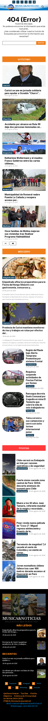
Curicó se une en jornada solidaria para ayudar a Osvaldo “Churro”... (23, 92)
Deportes (7, 152)
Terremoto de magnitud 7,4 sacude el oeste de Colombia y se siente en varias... (31, 548)
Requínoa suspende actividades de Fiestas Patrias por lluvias (34, 377)
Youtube (37, 687)
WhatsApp (23, 687)
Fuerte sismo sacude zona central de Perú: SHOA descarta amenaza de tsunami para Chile (31, 484)
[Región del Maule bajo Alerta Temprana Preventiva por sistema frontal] (13, 356)
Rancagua (30, 411)
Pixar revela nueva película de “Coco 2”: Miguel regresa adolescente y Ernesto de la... (31, 527)
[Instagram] (17, 2)
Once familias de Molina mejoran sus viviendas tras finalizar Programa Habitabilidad (22, 234)
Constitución (31, 364)
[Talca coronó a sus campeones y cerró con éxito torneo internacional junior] (13, 424)
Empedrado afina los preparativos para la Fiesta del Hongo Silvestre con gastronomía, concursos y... (23, 284)
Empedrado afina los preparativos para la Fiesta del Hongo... (19, 631)
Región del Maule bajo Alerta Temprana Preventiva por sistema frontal (34, 356)
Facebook (12, 683)
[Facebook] (13, 2)
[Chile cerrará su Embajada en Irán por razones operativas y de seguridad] (8, 464)
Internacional (22, 468)
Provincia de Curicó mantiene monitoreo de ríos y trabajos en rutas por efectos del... (23, 330)
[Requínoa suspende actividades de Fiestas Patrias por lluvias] (13, 377)
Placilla (7, 119)
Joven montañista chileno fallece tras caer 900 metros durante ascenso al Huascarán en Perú (31, 569)
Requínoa (30, 386)
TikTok (38, 683)
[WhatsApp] (30, 2)
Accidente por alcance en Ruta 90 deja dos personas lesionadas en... (23, 125)
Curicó (6, 85)
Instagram (26, 683)
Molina (6, 225)
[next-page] (13, 243)
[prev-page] (5, 243)
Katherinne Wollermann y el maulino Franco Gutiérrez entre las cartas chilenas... (24, 161)
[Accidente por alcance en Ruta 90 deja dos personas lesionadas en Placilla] (24, 109)
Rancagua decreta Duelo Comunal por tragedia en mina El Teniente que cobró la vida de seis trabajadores (36, 400)
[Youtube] (34, 2)
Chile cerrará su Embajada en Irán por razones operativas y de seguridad (31, 463)
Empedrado (9, 277)
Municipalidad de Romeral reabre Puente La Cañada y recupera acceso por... (22, 197)
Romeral (7, 189)
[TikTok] (22, 2)
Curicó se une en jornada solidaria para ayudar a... (18, 659)
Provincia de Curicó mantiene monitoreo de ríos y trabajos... (14, 643)
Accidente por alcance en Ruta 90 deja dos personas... (18, 672)
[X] (26, 2)
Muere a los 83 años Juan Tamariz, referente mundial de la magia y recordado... (31, 506)
